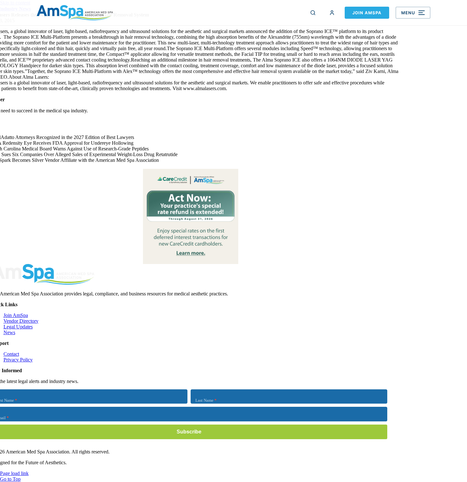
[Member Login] (332, 12)
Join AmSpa (367, 12)
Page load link (14, 473)
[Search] (313, 12)
